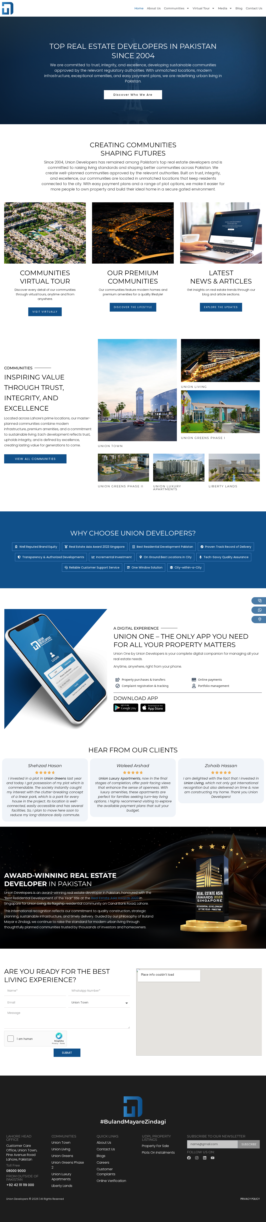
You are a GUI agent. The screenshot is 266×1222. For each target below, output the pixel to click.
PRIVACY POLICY (250, 1199)
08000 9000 (16, 1170)
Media (222, 8)
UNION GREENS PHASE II (120, 486)
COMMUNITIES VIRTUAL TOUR (45, 277)
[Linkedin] (205, 1158)
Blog (239, 8)
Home (139, 8)
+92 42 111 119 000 (20, 1185)
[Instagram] (197, 1158)
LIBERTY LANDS (223, 486)
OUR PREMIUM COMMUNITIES (133, 277)
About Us (154, 8)
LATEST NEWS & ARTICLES (221, 277)
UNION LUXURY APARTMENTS (167, 487)
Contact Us (254, 8)
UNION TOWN (110, 446)
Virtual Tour (201, 8)
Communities (174, 8)
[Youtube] (212, 1158)
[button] (36, 547)
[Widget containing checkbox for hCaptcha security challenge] (35, 1038)
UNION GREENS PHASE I (203, 438)
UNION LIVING (194, 387)
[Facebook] (189, 1158)
